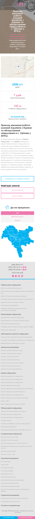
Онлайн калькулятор (26, 517)
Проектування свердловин (11, 314)
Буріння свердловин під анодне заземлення (14, 398)
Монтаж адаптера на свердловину (12, 417)
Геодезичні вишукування (10, 495)
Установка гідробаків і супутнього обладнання (15, 423)
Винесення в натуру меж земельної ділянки (14, 498)
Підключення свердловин (8, 426)
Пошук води (4, 464)
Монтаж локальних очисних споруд (12, 363)
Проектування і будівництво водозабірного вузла (16, 430)
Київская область (17, 216)
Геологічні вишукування (9, 458)
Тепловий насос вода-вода (9, 440)
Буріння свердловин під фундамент (12, 394)
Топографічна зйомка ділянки (10, 501)
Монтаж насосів (6, 420)
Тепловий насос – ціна (8, 454)
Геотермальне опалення (8, 451)
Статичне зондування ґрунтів (9, 483)
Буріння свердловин (8, 373)
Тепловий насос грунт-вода (9, 437)
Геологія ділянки (6, 461)
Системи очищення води (10, 505)
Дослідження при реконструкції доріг (12, 480)
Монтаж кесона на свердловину (11, 414)
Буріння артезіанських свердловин (12, 382)
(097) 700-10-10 (29, 3)
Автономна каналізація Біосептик (11, 369)
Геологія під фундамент (8, 477)
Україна (17, 220)
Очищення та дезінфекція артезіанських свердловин (17, 340)
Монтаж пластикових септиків (10, 359)
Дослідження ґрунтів (7, 467)
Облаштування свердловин (11, 408)
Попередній (17, 190)
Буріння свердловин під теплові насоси (13, 391)
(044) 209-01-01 (29, 1)
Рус (29, 8)
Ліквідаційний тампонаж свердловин (12, 317)
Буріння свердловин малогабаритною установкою (17, 388)
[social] (18, 3)
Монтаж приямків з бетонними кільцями (13, 411)
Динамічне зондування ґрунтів (10, 486)
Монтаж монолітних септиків (10, 356)
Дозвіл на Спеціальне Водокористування (13, 296)
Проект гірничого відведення (9, 305)
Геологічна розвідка (7, 470)
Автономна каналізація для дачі (11, 366)
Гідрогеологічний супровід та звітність (12, 302)
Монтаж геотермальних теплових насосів (14, 443)
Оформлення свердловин (11, 285)
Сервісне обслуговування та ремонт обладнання (16, 337)
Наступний (17, 196)
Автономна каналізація (10, 347)
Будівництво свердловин (8, 330)
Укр (33, 8)
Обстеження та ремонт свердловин (14, 334)
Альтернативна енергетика (11, 434)
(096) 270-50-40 (29, 5)
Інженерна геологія (7, 474)
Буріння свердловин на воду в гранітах (13, 404)
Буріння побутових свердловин (10, 385)
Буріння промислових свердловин (11, 379)
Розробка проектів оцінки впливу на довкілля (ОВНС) (17, 326)
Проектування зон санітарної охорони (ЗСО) (15, 320)
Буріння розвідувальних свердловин (12, 376)
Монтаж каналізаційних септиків (11, 353)
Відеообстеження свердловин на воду (13, 343)
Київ (17, 213)
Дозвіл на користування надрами (11, 288)
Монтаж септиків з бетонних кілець (12, 350)
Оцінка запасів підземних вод (10, 323)
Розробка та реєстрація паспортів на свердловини (17, 299)
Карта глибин (5, 401)
